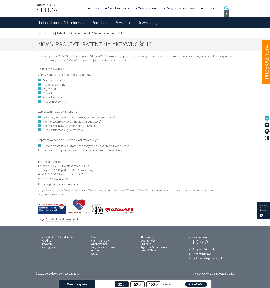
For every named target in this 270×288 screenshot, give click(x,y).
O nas (95, 8)
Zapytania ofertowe (180, 8)
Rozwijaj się (148, 22)
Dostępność (148, 240)
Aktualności (64, 33)
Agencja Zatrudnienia (154, 247)
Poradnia (99, 22)
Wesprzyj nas (148, 8)
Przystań (122, 22)
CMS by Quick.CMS (203, 273)
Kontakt (210, 8)
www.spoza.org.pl (58, 178)
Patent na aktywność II (63, 219)
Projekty (146, 243)
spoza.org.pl (46, 33)
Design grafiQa (226, 273)
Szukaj (227, 8)
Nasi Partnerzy (119, 8)
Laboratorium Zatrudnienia (61, 22)
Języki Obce (148, 250)
